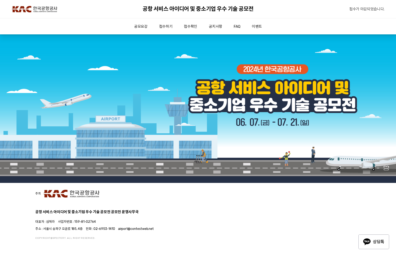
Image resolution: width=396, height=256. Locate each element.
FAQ (237, 26)
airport (34, 9)
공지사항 (215, 26)
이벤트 (257, 26)
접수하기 (166, 26)
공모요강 (141, 26)
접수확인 (190, 26)
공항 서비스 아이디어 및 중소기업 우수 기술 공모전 (198, 9)
